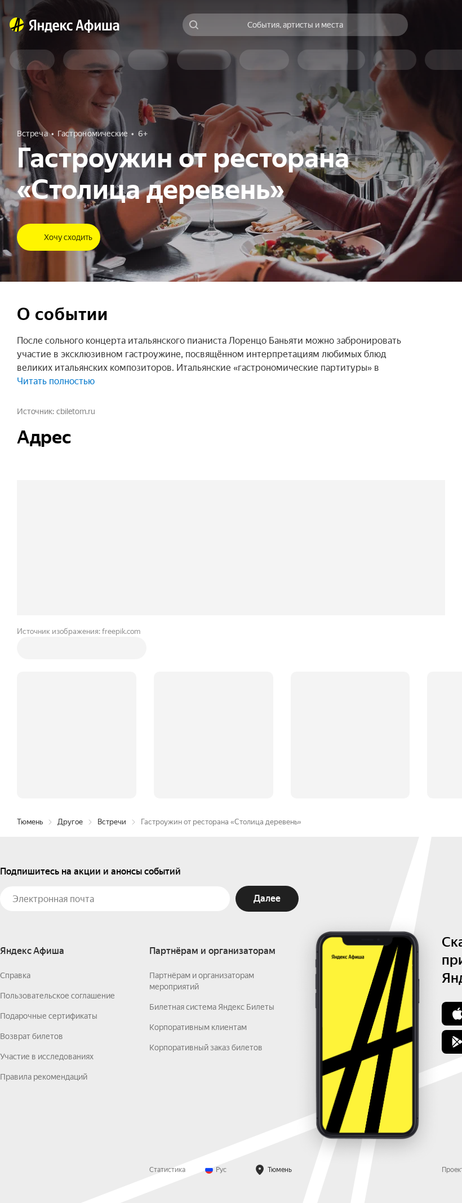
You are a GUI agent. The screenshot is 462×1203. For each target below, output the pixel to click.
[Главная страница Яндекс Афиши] (17, 24)
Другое (70, 822)
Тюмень (30, 822)
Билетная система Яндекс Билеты (211, 1006)
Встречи (111, 822)
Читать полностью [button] (56, 381)
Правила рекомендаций (43, 1076)
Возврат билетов (31, 1036)
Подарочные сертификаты (48, 1015)
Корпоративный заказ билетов (206, 1047)
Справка (15, 975)
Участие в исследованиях (47, 1056)
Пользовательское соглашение (57, 995)
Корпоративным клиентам (198, 1027)
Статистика (167, 1170)
